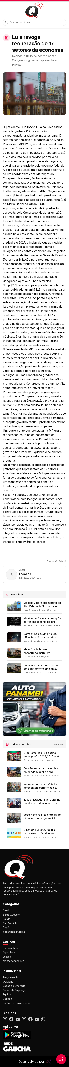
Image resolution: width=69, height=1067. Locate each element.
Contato (7, 998)
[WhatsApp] (43, 1019)
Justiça (7, 956)
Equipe (7, 994)
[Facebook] (11, 1019)
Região (7, 927)
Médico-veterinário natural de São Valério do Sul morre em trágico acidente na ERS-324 (42, 604)
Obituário (8, 981)
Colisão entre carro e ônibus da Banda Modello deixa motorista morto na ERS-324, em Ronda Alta (41, 770)
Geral (6, 910)
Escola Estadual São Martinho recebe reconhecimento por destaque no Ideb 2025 (42, 801)
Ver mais (58, 744)
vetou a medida (40, 221)
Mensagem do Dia (13, 960)
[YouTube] (18, 1019)
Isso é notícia (10, 948)
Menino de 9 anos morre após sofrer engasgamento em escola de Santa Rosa (42, 620)
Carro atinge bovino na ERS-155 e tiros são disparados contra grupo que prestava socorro (41, 635)
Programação (11, 977)
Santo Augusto (11, 914)
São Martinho (10, 923)
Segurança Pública (14, 931)
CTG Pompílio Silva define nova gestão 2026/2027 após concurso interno (42, 754)
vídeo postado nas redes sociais (29, 345)
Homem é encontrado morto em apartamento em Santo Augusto (41, 667)
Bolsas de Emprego (14, 990)
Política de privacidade (16, 1002)
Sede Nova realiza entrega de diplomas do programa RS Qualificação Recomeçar (42, 816)
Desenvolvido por (31, 1061)
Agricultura (9, 952)
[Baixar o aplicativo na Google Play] (34, 1035)
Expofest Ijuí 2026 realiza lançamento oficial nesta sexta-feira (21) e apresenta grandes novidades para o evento (41, 831)
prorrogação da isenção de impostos (31, 208)
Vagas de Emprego (14, 985)
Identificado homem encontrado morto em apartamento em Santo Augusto (38, 651)
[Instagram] (5, 1019)
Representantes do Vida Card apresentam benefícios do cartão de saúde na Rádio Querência (42, 786)
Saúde (6, 918)
